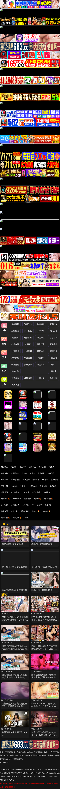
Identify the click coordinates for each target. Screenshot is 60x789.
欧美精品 (41, 324)
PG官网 (14, 467)
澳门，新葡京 (37, 505)
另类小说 (15, 384)
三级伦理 (15, 330)
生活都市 (15, 378)
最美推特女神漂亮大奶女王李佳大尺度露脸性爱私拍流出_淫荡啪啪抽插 (14, 706)
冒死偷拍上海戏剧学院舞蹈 (44, 566)
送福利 (24, 473)
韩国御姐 (28, 337)
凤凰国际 (4, 479)
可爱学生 (41, 351)
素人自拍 (53, 330)
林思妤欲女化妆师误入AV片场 (15, 733)
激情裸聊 (27, 498)
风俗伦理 (53, 378)
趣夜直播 (43, 486)
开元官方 (4, 505)
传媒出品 (15, 371)
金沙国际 (25, 505)
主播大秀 (4, 486)
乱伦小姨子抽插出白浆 (42, 589)
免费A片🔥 (46, 511)
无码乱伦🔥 (48, 498)
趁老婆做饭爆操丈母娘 (12, 544)
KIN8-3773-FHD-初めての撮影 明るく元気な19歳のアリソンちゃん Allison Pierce (44, 706)
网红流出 (41, 344)
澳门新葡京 (15, 492)
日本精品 (28, 330)
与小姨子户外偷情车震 (42, 544)
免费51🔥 (37, 498)
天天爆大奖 (15, 505)
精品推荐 (15, 324)
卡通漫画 (15, 364)
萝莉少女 (53, 324)
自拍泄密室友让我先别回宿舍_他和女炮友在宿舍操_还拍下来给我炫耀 (14, 677)
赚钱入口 (28, 517)
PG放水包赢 (15, 479)
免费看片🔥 (5, 498)
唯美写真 (41, 364)
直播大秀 (14, 511)
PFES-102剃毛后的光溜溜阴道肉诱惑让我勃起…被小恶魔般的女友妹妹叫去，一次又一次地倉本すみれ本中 (15, 621)
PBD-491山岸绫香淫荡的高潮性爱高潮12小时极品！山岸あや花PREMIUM (44, 648)
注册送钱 (4, 473)
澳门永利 (42, 467)
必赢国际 (51, 473)
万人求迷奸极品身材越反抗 (14, 589)
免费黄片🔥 (17, 517)
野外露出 (53, 344)
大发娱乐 (25, 492)
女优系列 (28, 351)
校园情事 (28, 378)
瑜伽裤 (41, 357)
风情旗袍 (15, 357)
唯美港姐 (41, 337)
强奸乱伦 (28, 324)
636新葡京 (17, 498)
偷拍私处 (33, 486)
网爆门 (53, 364)
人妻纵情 (41, 378)
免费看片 (48, 505)
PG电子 (51, 467)
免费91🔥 (35, 511)
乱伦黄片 (24, 486)
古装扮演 (15, 351)
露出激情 (28, 364)
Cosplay (41, 330)
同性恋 (53, 371)
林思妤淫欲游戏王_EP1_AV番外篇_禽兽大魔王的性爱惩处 (44, 735)
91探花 (28, 344)
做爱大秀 (4, 511)
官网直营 (32, 467)
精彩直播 (36, 479)
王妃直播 (14, 486)
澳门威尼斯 (25, 511)
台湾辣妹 (15, 337)
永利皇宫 (46, 492)
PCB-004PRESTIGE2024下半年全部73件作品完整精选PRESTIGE (44, 620)
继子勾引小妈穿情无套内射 (14, 566)
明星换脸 (28, 357)
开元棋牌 (22, 467)
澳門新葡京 (36, 492)
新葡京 (32, 473)
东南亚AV (53, 337)
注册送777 (15, 473)
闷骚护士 (53, 357)
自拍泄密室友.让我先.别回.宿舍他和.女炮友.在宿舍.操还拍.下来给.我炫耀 (14, 648)
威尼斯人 (4, 467)
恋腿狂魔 (53, 351)
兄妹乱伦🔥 (5, 517)
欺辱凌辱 (15, 344)
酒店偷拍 (54, 479)
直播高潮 (26, 479)
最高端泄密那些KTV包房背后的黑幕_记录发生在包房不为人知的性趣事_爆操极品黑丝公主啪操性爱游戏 (44, 678)
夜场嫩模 (53, 486)
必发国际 (4, 492)
